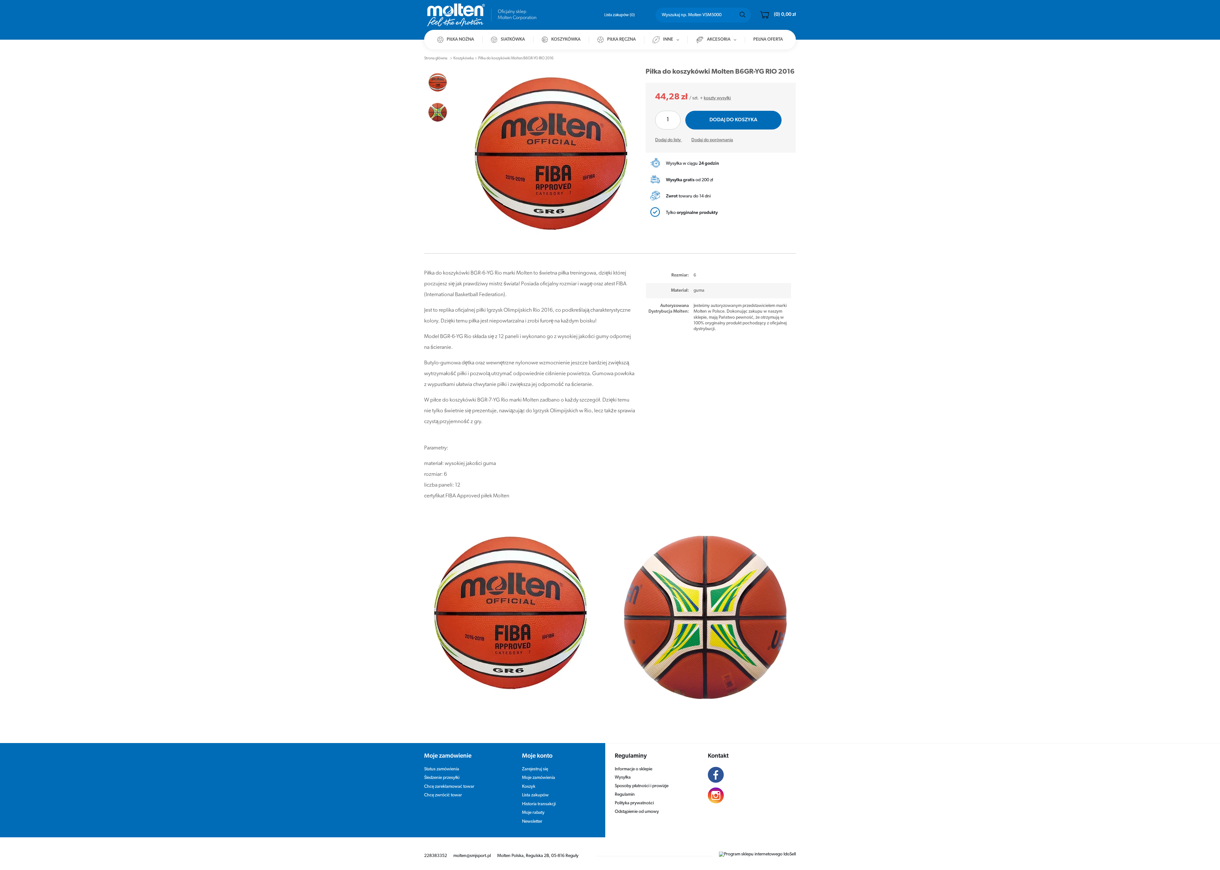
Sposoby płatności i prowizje (641, 786)
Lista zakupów (619, 15)
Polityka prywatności (634, 803)
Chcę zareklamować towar (449, 786)
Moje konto (537, 756)
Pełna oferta (768, 39)
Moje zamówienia (538, 777)
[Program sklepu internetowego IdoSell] (757, 854)
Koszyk (528, 786)
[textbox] (703, 15)
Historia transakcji (539, 804)
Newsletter (532, 821)
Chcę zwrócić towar (443, 795)
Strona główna (435, 58)
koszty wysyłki (717, 98)
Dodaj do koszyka (733, 120)
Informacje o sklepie (633, 769)
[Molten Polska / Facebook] (747, 776)
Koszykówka (463, 58)
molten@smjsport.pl (472, 855)
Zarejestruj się (535, 769)
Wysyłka (623, 777)
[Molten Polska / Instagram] (747, 796)
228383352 (435, 855)
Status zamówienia (441, 769)
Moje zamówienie (447, 756)
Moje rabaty (533, 812)
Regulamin (625, 794)
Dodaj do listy (668, 140)
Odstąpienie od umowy (637, 811)
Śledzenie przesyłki (441, 777)
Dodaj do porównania (712, 140)
